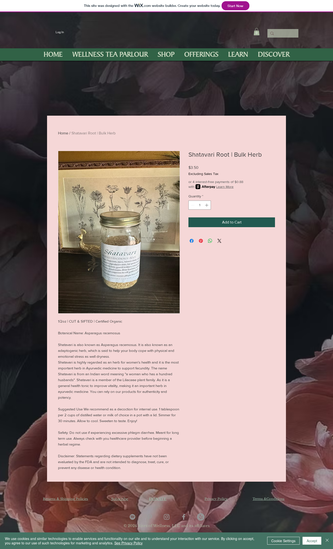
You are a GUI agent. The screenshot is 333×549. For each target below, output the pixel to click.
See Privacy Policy (128, 542)
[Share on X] (219, 241)
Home (63, 133)
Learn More (225, 187)
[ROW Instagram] (166, 517)
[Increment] (207, 205)
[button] (257, 31)
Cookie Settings (283, 540)
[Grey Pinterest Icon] (149, 517)
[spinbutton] (199, 205)
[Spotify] (132, 517)
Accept (312, 540)
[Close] (327, 540)
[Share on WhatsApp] (210, 241)
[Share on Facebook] (192, 241)
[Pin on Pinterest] (201, 241)
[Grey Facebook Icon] (183, 517)
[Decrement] (192, 205)
